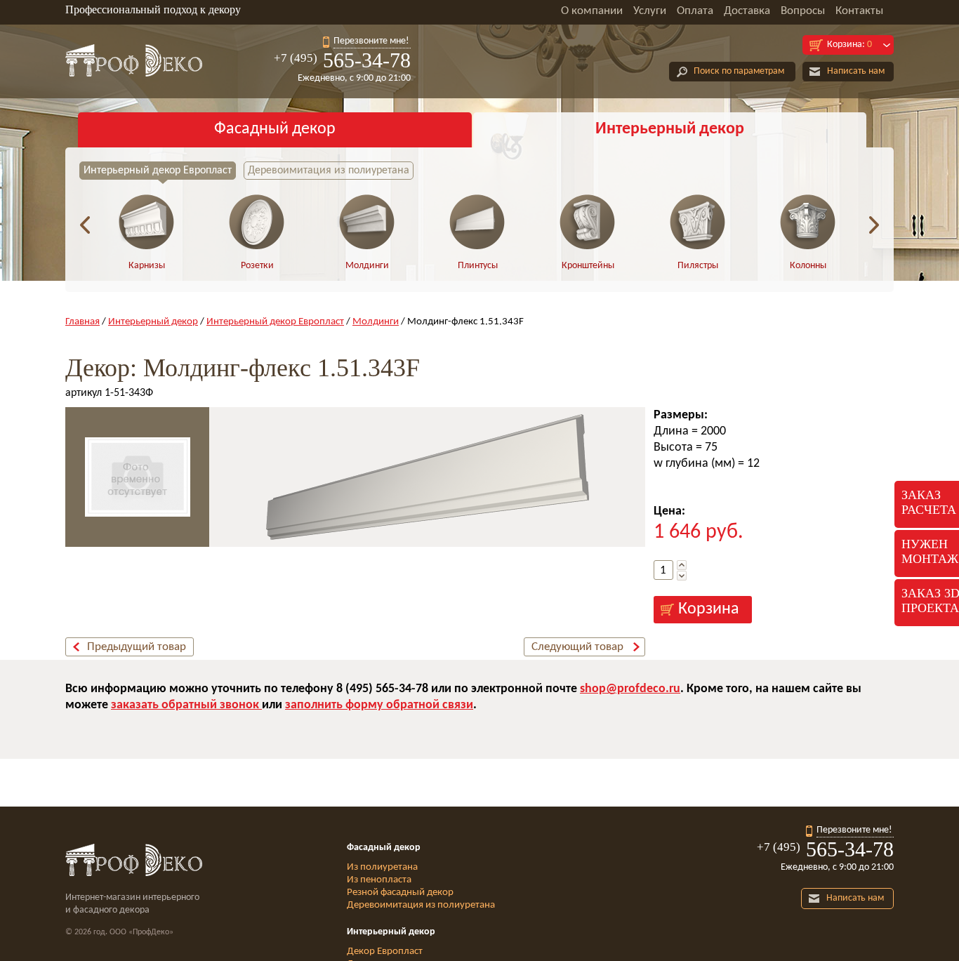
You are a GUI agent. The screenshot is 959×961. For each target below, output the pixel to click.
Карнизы (146, 266)
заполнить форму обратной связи (379, 705)
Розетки (257, 266)
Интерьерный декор (669, 129)
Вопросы (803, 11)
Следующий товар (577, 647)
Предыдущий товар (136, 647)
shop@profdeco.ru (630, 689)
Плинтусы (478, 266)
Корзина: (849, 44)
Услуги (649, 11)
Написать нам (856, 71)
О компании (592, 11)
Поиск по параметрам (739, 71)
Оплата (695, 11)
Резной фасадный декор (400, 892)
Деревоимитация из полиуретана (328, 170)
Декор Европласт (385, 951)
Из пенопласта (379, 880)
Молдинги (367, 266)
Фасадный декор (275, 129)
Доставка (747, 11)
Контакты (859, 11)
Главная (82, 322)
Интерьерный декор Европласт (158, 170)
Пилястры (697, 266)
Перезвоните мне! (371, 41)
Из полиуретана (382, 867)
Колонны (808, 266)
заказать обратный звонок (186, 705)
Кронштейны (588, 266)
